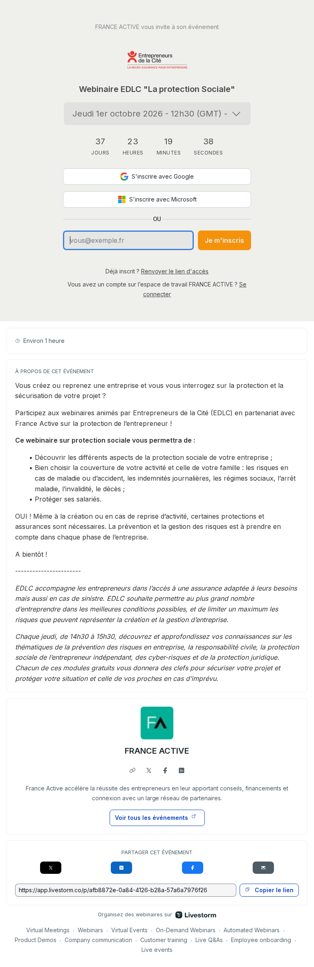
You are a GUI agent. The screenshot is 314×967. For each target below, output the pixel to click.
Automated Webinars (252, 930)
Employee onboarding (261, 939)
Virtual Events (129, 930)
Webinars (90, 930)
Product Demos (35, 939)
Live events (157, 949)
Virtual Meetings (48, 930)
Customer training (163, 939)
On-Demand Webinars (185, 930)
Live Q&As (209, 939)
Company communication (98, 939)
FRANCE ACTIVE (157, 751)
